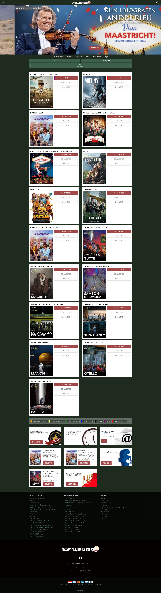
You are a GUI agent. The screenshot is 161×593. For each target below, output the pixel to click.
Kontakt (87, 57)
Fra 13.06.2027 (66, 384)
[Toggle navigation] (157, 2)
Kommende (69, 57)
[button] (12, 48)
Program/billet (58, 57)
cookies (95, 580)
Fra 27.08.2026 (66, 116)
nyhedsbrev (67, 580)
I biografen (104, 512)
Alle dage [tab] (80, 65)
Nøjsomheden (34, 503)
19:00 (66, 78)
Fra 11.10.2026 (119, 231)
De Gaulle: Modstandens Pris (39, 498)
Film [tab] (54, 61)
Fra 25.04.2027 (66, 346)
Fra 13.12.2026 (119, 270)
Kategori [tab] (106, 61)
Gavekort (79, 57)
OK (104, 441)
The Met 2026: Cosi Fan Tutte (39, 521)
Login (106, 57)
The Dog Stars (34, 518)
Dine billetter (97, 57)
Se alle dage (66, 82)
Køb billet (80, 47)
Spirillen (32, 516)
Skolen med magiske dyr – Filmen (41, 507)
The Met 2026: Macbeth (37, 523)
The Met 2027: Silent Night (38, 529)
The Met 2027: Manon (37, 532)
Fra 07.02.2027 (66, 308)
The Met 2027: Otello (36, 534)
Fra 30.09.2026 (66, 231)
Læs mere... (36, 442)
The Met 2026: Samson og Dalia (40, 525)
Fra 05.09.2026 (66, 193)
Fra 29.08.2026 (119, 116)
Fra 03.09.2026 (119, 155)
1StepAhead (97, 584)
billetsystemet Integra (84, 584)
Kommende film (106, 503)
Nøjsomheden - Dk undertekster (40, 505)
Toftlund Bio (105, 514)
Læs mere (66, 87)
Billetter (48, 463)
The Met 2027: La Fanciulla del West (41, 527)
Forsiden (103, 498)
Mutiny (32, 500)
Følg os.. (106, 463)
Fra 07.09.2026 (119, 193)
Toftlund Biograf (74, 2)
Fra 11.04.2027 (119, 308)
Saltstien (32, 514)
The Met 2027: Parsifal (37, 536)
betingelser (76, 580)
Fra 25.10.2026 (66, 270)
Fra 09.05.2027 (119, 346)
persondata (86, 580)
